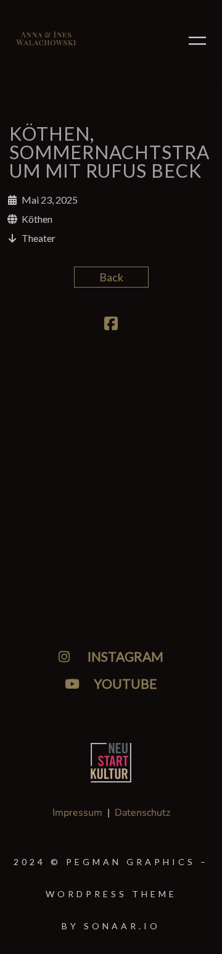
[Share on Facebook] (111, 324)
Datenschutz (142, 812)
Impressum (77, 812)
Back (111, 277)
